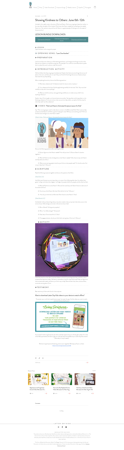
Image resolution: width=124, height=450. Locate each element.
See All (94, 370)
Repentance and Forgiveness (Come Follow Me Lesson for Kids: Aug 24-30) (37, 389)
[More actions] (87, 16)
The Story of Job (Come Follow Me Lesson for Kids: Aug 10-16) (84, 389)
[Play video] (61, 133)
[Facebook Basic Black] (62, 426)
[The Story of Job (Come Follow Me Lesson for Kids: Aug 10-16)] (85, 379)
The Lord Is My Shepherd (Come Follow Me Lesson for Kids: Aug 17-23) (61, 389)
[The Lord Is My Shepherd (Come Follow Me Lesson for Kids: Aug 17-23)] (61, 379)
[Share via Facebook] (36, 358)
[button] (95, 7)
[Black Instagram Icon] (58, 426)
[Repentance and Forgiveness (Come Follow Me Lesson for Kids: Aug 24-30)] (38, 379)
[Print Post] (43, 358)
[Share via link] (39, 358)
